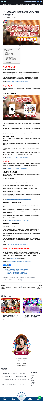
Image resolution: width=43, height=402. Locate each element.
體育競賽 (10, 4)
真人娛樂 (4, 4)
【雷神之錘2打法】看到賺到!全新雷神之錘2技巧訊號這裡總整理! (14, 376)
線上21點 (19, 279)
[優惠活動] (13, 398)
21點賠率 (10, 279)
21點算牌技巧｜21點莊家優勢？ (11, 58)
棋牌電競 (27, 4)
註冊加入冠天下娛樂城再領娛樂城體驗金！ (11, 61)
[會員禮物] (30, 398)
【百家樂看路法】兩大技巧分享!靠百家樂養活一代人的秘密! (13, 373)
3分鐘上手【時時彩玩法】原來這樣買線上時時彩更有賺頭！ (11, 287)
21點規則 (5, 279)
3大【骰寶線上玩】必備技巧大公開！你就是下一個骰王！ (18, 220)
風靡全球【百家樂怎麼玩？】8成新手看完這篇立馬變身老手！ (17, 269)
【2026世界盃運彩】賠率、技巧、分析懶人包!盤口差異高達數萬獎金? (15, 379)
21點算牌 (27, 277)
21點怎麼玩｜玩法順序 (10, 54)
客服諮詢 (38, 399)
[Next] (40, 310)
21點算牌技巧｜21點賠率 (10, 57)
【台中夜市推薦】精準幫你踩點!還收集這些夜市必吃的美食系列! (14, 384)
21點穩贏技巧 (6, 56)
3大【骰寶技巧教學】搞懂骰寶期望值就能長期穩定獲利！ (18, 168)
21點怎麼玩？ (6, 52)
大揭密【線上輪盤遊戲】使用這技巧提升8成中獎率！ (17, 244)
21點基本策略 (5, 277)
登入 (38, 1)
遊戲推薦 (4, 399)
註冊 (41, 1)
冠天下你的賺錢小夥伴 (7, 17)
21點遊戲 (14, 279)
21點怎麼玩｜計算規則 (9, 53)
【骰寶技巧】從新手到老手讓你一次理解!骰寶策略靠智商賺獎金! (14, 382)
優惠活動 (38, 4)
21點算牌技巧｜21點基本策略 (11, 59)
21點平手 (11, 277)
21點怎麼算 (22, 277)
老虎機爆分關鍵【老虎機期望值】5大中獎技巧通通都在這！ (32, 287)
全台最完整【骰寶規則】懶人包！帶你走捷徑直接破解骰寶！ (19, 199)
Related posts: (8, 62)
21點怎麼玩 (16, 277)
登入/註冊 (21, 399)
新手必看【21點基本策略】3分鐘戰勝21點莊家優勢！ (18, 81)
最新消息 (33, 380)
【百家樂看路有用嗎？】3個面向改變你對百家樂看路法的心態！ (20, 261)
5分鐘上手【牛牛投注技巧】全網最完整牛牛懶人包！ (17, 157)
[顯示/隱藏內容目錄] (18, 49)
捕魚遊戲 (33, 4)
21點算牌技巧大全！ (7, 50)
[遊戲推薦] (4, 398)
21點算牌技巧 (32, 277)
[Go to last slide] (3, 310)
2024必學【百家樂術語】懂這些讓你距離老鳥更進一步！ (16, 271)
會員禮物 (30, 399)
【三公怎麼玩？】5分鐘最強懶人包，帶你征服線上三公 (16, 272)
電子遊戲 (21, 4)
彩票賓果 (16, 4)
